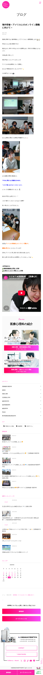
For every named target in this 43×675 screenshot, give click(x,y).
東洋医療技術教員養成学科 (9, 415)
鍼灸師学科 (5, 408)
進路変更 (20, 426)
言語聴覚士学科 (6, 397)
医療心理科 (4, 33)
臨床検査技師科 (6, 404)
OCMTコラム (30, 426)
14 (14, 574)
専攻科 (4, 412)
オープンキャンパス (25, 672)
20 (12, 575)
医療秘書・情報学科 (7, 386)
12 (9, 574)
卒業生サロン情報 (9, 426)
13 (12, 574)
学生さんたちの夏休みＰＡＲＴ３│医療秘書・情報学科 (19, 487)
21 (14, 575)
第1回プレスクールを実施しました (12, 442)
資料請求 (8, 672)
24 (3, 577)
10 (3, 574)
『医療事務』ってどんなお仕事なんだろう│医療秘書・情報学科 (20, 453)
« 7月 (3, 581)
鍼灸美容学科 (5, 401)
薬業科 (4, 390)
